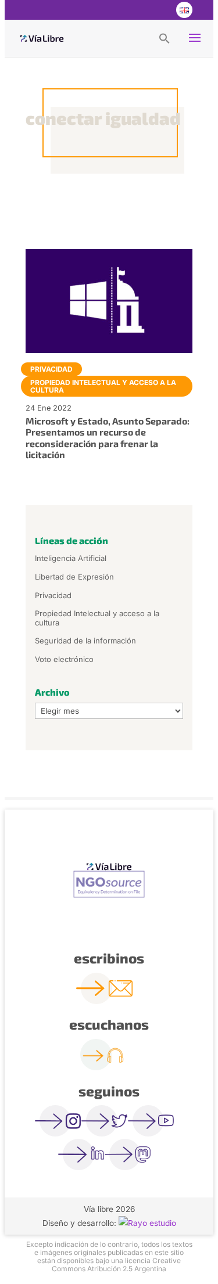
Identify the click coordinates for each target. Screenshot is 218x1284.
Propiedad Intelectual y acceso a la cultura (103, 386)
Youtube (160, 10)
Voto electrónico (64, 659)
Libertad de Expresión (74, 576)
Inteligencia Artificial (70, 558)
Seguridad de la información (85, 640)
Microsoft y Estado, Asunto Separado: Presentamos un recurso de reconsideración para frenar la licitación (108, 437)
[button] (164, 38)
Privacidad (51, 369)
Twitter (137, 10)
